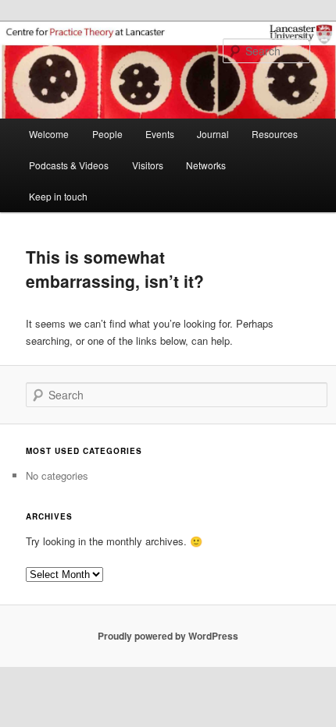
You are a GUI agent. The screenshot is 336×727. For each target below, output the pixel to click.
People (107, 133)
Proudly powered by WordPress (168, 636)
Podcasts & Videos (69, 165)
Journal (213, 133)
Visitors (147, 165)
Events (159, 133)
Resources (275, 133)
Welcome (49, 133)
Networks (206, 165)
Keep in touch (58, 196)
